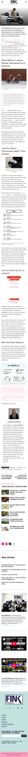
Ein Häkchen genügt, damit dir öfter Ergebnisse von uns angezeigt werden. (13, 684)
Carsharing (19, 467)
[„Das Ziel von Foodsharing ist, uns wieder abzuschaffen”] (5, 513)
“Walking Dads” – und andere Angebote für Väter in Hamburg (18, 492)
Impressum (4, 722)
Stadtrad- (12, 195)
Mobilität (4, 469)
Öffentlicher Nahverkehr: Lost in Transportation (21, 477)
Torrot (13, 120)
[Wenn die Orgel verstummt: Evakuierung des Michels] (5, 499)
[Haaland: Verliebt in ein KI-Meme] (5, 506)
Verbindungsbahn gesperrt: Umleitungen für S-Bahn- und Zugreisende (13, 565)
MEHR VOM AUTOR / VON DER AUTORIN (14, 486)
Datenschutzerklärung (7, 724)
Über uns (3, 715)
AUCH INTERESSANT (7, 484)
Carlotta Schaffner (8, 23)
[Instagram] (10, 707)
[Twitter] (18, 708)
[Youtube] (22, 708)
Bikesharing (12, 467)
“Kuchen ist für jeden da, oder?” (9, 574)
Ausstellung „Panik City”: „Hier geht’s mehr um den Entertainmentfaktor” (13, 578)
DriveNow (3, 195)
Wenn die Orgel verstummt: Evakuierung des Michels (12, 583)
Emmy (24, 467)
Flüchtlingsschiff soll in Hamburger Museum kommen (6, 477)
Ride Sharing (10, 469)
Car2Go (23, 193)
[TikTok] (14, 708)
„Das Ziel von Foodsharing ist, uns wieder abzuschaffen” (17, 513)
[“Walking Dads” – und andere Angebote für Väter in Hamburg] (5, 492)
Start (2, 5)
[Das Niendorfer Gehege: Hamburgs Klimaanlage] (5, 521)
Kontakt (3, 719)
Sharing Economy (18, 469)
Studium (3, 717)
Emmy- (6, 110)
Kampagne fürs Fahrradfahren (11, 40)
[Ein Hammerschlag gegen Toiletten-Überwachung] (5, 528)
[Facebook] (5, 708)
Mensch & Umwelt (8, 5)
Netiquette (4, 726)
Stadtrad (20, 47)
